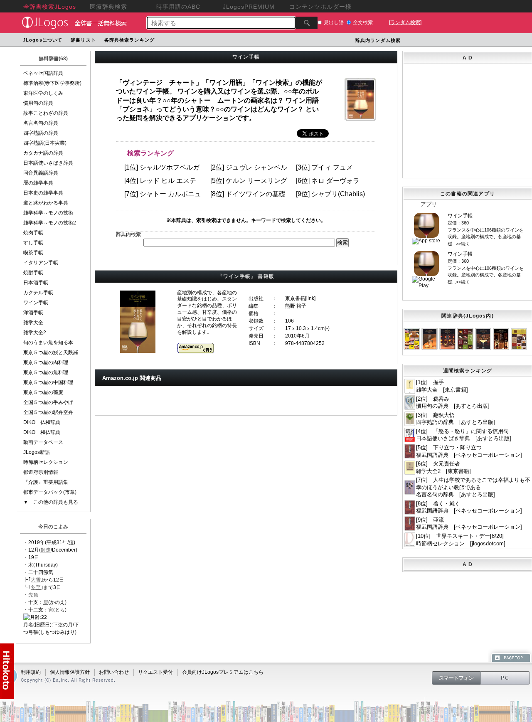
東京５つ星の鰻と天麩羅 (50, 352)
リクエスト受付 (155, 672)
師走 (46, 550)
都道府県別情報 (40, 472)
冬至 (36, 587)
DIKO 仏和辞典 (41, 422)
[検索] (307, 23)
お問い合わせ (114, 672)
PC (505, 678)
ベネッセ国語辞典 (43, 73)
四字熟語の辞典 (40, 133)
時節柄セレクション (45, 462)
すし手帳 (33, 243)
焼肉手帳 (33, 233)
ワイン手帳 (35, 303)
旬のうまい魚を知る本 (48, 342)
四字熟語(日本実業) (44, 143)
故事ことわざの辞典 (45, 113)
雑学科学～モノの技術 (48, 213)
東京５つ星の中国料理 (48, 382)
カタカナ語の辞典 (43, 153)
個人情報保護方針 (70, 672)
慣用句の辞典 (38, 103)
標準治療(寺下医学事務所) (52, 83)
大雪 (36, 580)
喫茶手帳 (33, 253)
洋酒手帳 (33, 312)
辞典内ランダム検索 (378, 40)
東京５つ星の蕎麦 (43, 392)
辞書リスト (83, 39)
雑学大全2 (34, 332)
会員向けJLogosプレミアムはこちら (223, 672)
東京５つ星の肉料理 (45, 362)
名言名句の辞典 (40, 123)
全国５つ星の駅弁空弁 (48, 412)
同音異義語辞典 (40, 173)
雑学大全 (33, 322)
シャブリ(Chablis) (338, 193)
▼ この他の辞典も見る (50, 502)
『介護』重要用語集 (45, 482)
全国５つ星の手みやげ (48, 402)
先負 (33, 595)
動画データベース (43, 442)
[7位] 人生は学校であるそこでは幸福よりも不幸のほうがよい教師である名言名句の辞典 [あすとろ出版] (473, 487)
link (310, 298)
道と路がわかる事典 (45, 203)
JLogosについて (42, 39)
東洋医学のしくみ (43, 93)
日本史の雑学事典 (43, 193)
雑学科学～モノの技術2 (49, 223)
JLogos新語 (36, 452)
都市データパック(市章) (49, 492)
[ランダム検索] (405, 22)
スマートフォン (456, 678)
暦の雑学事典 (38, 183)
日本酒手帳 (35, 283)
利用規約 (31, 672)
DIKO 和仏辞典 (41, 432)
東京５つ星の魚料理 (45, 372)
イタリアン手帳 (40, 263)
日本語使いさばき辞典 (48, 163)
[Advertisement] (467, 119)
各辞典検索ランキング (129, 39)
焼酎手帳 (33, 273)
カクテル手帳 (38, 293)
